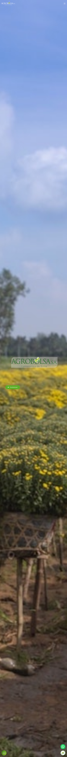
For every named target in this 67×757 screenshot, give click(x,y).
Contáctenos (13, 387)
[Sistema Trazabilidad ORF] (62, 752)
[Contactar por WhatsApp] (62, 746)
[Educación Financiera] (4, 752)
